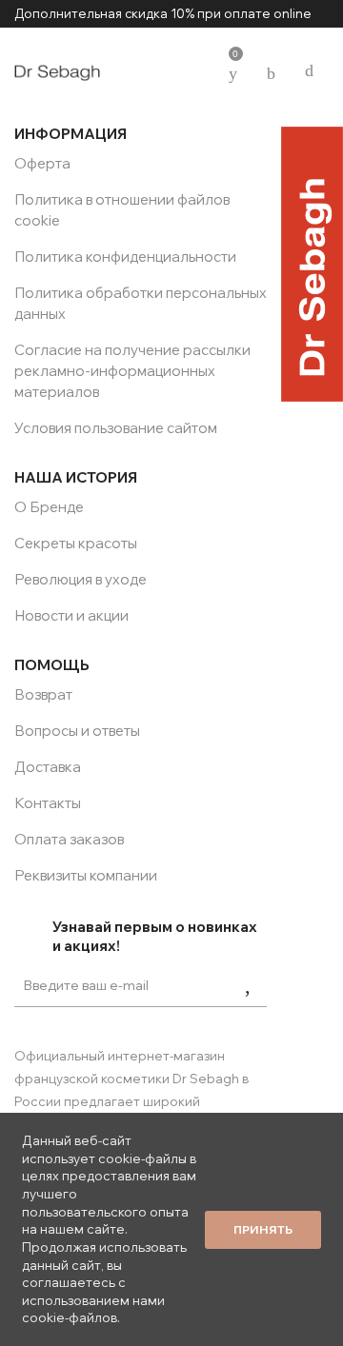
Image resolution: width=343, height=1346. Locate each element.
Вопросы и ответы (77, 731)
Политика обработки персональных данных (140, 303)
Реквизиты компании (85, 875)
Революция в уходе (80, 579)
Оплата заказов (69, 839)
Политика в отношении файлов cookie (122, 209)
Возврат (43, 694)
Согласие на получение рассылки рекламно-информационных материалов (132, 371)
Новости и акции (71, 615)
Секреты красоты (75, 543)
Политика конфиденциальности (125, 256)
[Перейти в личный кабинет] (195, 70)
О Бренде (49, 507)
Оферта (42, 163)
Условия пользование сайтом (115, 428)
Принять (263, 1229)
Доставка (47, 767)
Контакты (47, 803)
